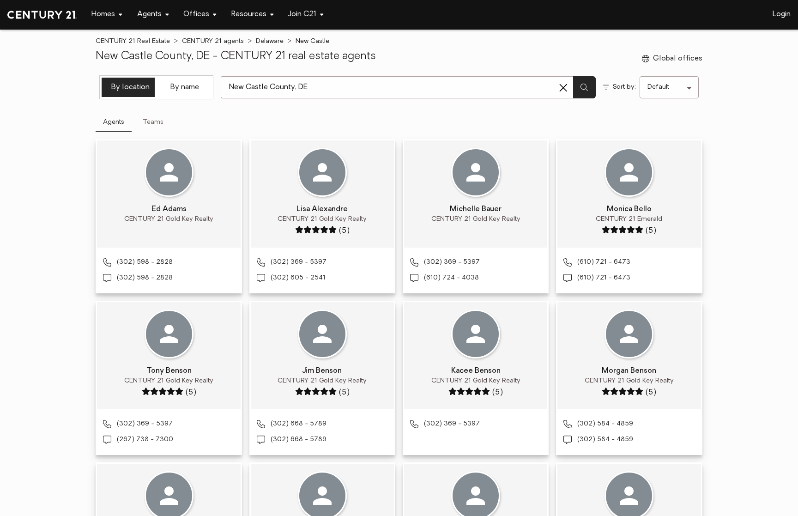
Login (782, 14)
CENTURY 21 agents (213, 41)
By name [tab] (184, 87)
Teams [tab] (153, 122)
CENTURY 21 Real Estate (133, 41)
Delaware (270, 41)
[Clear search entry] (563, 88)
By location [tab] (130, 87)
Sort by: (624, 87)
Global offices (677, 58)
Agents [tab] (113, 122)
